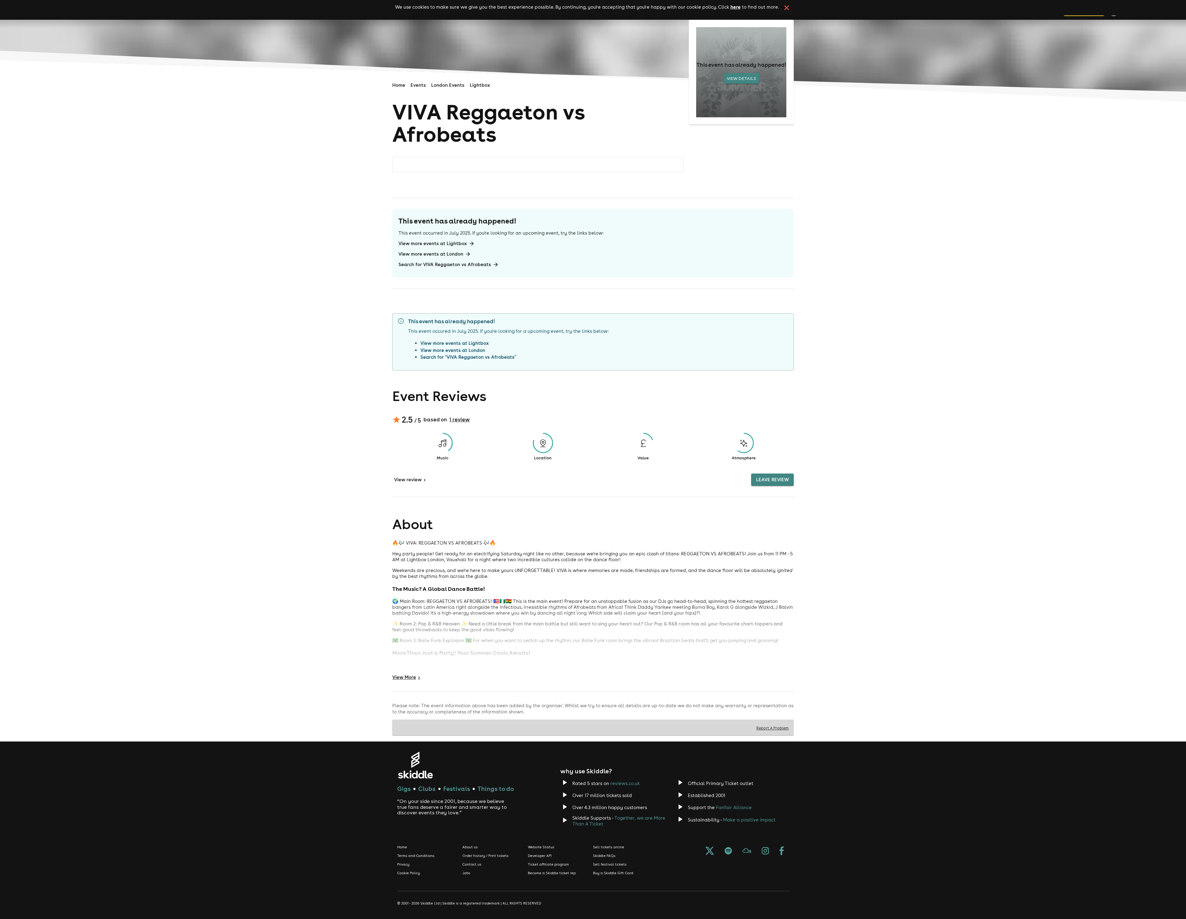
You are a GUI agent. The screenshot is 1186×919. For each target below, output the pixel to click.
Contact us (472, 864)
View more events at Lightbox (432, 243)
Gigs (404, 788)
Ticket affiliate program (548, 864)
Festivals (456, 788)
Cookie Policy (408, 873)
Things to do (495, 788)
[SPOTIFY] (728, 851)
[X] (709, 851)
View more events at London (430, 254)
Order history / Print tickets (485, 856)
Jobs (466, 873)
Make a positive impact (749, 820)
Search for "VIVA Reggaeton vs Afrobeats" (468, 357)
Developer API (540, 856)
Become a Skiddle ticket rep (552, 873)
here (735, 7)
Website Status (541, 847)
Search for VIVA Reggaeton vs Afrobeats (444, 264)
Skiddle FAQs (604, 856)
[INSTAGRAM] (765, 851)
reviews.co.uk (625, 783)
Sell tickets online (608, 847)
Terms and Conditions (416, 856)
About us (470, 847)
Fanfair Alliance (734, 807)
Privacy (403, 864)
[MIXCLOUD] (747, 851)
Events (418, 85)
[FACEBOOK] (782, 851)
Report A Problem (772, 727)
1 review (459, 419)
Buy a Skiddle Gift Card (613, 873)
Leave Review (772, 479)
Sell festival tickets (610, 864)
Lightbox (480, 85)
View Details (741, 78)
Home (398, 85)
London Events (448, 85)
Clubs (426, 788)
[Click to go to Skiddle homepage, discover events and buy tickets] (415, 765)
